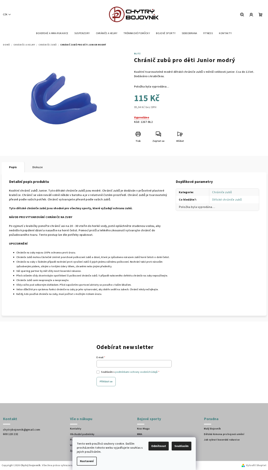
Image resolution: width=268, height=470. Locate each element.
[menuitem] (52, 33)
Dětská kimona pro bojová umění (224, 434)
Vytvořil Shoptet (256, 465)
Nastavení (87, 461)
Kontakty (75, 428)
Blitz (137, 53)
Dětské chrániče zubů (227, 200)
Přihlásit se (106, 381)
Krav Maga (143, 428)
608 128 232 (10, 434)
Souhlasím (181, 446)
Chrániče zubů (222, 192)
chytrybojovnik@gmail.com (21, 430)
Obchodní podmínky (82, 434)
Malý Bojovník (212, 428)
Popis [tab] (13, 167)
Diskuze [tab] (37, 167)
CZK (5, 14)
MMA (139, 434)
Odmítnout (158, 446)
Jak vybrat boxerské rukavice (222, 440)
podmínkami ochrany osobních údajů (136, 372)
